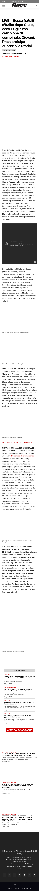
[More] (23, 659)
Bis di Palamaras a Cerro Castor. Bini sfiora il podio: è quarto (19, 703)
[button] (3, 6)
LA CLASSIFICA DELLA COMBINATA (17, 443)
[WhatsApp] (18, 659)
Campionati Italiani (8, 50)
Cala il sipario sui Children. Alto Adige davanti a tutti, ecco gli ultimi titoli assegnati (17, 785)
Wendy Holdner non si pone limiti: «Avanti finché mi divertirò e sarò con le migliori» (18, 690)
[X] (9, 659)
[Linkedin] (14, 875)
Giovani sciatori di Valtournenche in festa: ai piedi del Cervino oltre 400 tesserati (19, 677)
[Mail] (19, 875)
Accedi (4, 1)
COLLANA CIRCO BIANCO (16, 1)
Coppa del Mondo (10, 687)
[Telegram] (24, 875)
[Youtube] (34, 875)
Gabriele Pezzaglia (10, 56)
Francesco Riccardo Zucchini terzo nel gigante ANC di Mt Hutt (17, 716)
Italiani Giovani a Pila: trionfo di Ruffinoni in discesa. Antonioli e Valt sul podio (19, 754)
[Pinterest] (14, 659)
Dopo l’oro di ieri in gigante (22, 456)
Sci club (7, 674)
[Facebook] (4, 659)
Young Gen (7, 700)
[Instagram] (9, 875)
